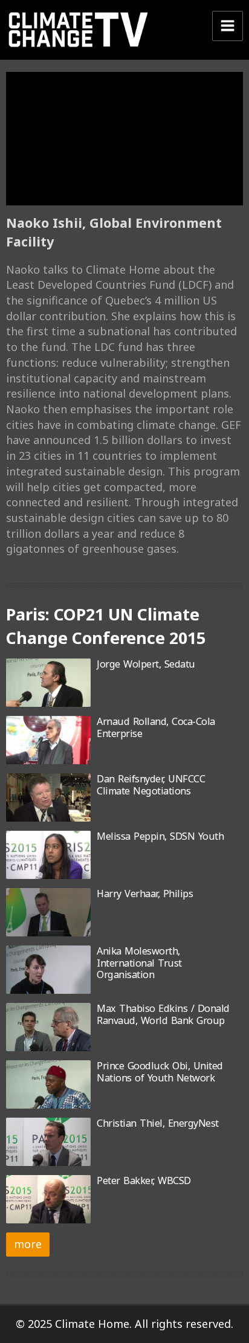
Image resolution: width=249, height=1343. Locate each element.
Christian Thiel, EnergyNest (158, 1123)
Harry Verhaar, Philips (145, 893)
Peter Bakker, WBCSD (144, 1180)
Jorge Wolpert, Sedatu (146, 664)
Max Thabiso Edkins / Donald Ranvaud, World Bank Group (163, 1014)
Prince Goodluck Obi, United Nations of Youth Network (160, 1071)
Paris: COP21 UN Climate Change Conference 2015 (105, 626)
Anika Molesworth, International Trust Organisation (139, 962)
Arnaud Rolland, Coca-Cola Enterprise (156, 727)
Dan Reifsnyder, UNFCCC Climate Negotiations (151, 784)
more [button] (28, 1244)
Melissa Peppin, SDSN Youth (160, 836)
